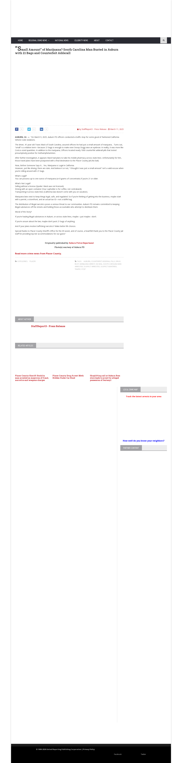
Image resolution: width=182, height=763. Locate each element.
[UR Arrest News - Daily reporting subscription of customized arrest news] (130, 733)
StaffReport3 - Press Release (48, 326)
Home (20, 40)
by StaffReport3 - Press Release (92, 129)
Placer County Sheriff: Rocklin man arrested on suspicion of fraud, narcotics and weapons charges (32, 377)
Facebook (118, 754)
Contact (110, 40)
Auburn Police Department (81, 243)
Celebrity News (81, 40)
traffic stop (80, 269)
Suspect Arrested (92, 266)
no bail (99, 264)
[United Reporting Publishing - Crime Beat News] (20, 733)
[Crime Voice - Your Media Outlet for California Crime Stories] (157, 733)
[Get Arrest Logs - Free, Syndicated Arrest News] (64, 736)
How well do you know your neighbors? (143, 440)
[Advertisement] (115, 18)
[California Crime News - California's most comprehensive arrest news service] (95, 736)
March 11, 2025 (117, 129)
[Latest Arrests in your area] (144, 399)
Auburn (87, 261)
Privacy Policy (89, 749)
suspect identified (109, 266)
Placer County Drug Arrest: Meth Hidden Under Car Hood (68, 376)
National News (61, 40)
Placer (33, 261)
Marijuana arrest (87, 264)
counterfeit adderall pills (103, 261)
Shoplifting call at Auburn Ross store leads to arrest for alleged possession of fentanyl (105, 377)
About (97, 40)
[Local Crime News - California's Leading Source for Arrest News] (38, 733)
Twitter (143, 754)
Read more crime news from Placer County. (38, 253)
